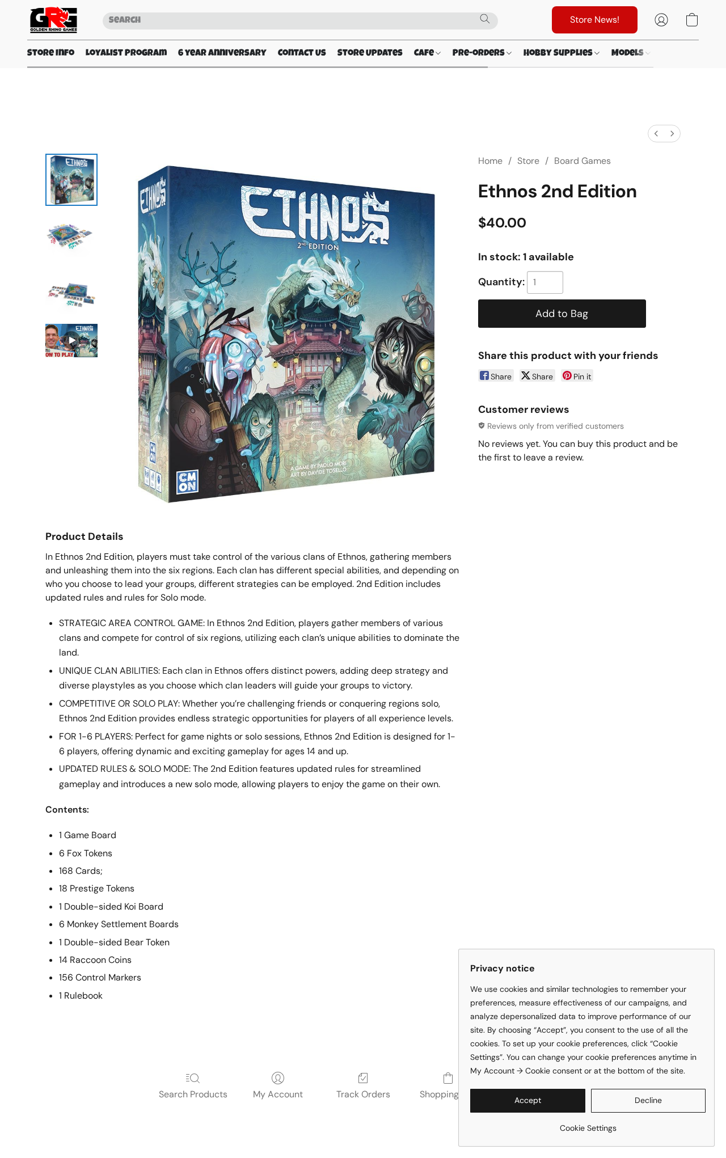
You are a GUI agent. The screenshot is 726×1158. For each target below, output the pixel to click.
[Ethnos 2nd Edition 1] (71, 236)
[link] (588, 1124)
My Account (278, 1094)
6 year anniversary (222, 53)
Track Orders (363, 1094)
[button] (53, 20)
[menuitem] (656, 133)
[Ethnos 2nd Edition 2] (71, 293)
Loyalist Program (126, 53)
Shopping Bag (448, 1094)
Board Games (582, 161)
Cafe (425, 53)
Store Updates (370, 53)
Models (628, 53)
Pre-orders (479, 53)
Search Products (193, 1094)
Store (528, 161)
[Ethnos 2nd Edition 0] (71, 180)
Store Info (50, 53)
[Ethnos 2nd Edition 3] (71, 340)
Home (490, 161)
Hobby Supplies (559, 53)
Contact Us (302, 53)
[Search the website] (484, 19)
